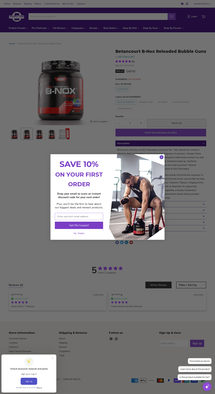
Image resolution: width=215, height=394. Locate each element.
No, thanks (79, 233)
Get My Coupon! (79, 225)
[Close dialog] (161, 157)
